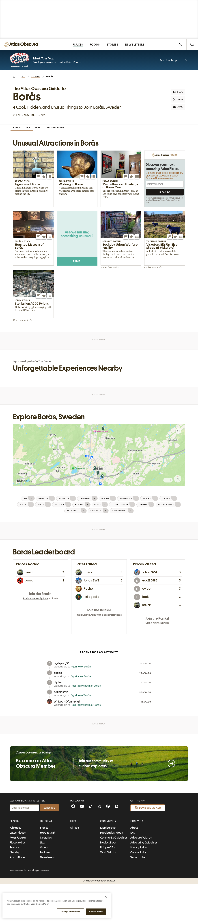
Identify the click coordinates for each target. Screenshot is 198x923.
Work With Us (108, 852)
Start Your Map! (168, 60)
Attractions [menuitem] (21, 127)
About (134, 828)
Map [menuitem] (38, 127)
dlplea (58, 672)
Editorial (46, 821)
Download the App (150, 808)
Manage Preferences (70, 911)
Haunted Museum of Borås (86, 686)
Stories (44, 828)
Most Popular (18, 837)
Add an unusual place (35, 598)
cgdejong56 (61, 663)
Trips (73, 821)
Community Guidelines (113, 837)
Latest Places (18, 832)
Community (108, 821)
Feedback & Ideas (111, 832)
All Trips (74, 828)
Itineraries (46, 837)
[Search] (192, 44)
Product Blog (108, 842)
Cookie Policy (138, 852)
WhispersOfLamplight (67, 701)
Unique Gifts (107, 847)
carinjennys (61, 692)
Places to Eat (17, 842)
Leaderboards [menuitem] (55, 127)
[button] (38, 176)
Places (14, 821)
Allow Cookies (96, 911)
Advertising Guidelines (143, 842)
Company (136, 821)
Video (44, 847)
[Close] (105, 896)
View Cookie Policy (40, 904)
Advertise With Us (141, 837)
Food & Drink (47, 832)
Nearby (14, 852)
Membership (108, 828)
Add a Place (17, 857)
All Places (15, 828)
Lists (42, 842)
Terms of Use (137, 857)
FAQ (132, 832)
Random (15, 847)
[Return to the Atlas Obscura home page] (21, 44)
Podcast (45, 852)
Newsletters (47, 857)
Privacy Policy (165, 200)
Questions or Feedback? (99, 881)
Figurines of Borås (81, 666)
